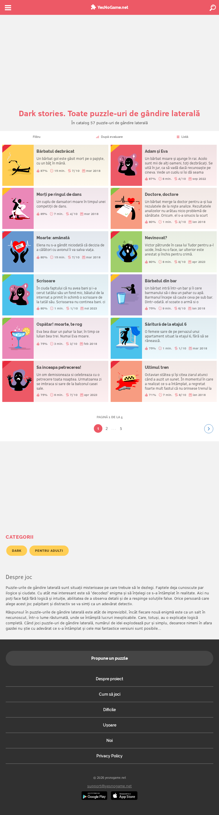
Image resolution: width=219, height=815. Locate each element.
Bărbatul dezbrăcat (55, 165)
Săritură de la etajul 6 (164, 338)
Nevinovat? (164, 251)
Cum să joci (109, 694)
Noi (109, 740)
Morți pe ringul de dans (55, 208)
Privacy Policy (109, 756)
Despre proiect (109, 679)
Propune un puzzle (109, 658)
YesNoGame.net (113, 7)
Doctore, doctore (164, 208)
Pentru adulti (49, 551)
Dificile (109, 709)
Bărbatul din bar (164, 294)
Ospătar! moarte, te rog (55, 338)
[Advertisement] (109, 58)
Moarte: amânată (55, 251)
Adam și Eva (164, 165)
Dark (16, 551)
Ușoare (109, 725)
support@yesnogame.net (109, 785)
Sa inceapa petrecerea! (55, 381)
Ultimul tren (164, 381)
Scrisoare (55, 294)
